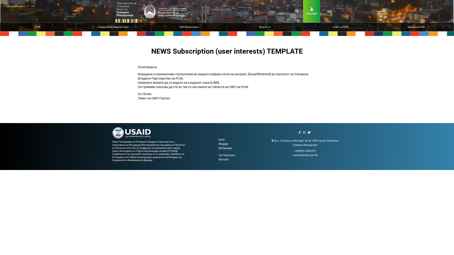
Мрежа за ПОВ (416, 27)
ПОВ (37, 27)
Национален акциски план (113, 27)
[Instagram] (305, 132)
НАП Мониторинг (189, 27)
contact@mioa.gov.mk (305, 155)
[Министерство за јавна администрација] (126, 11)
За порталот (227, 155)
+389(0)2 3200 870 (305, 150)
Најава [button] (311, 13)
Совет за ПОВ (340, 27)
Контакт (224, 159)
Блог (222, 139)
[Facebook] (300, 132)
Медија (223, 144)
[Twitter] (309, 132)
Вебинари (225, 148)
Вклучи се (264, 27)
